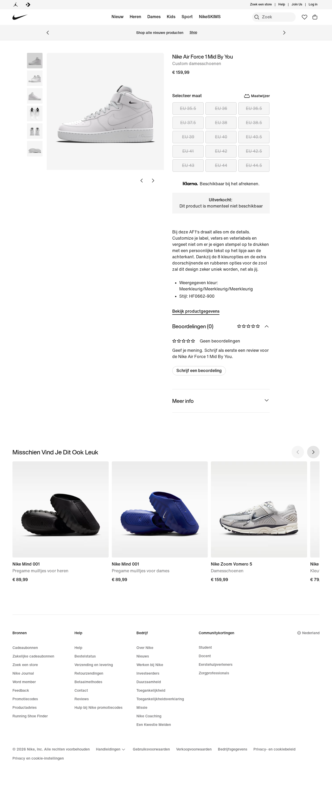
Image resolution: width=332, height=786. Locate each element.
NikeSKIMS (210, 17)
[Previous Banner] (48, 32)
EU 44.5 (254, 165)
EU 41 (188, 151)
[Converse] (28, 5)
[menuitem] (286, 5)
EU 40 (221, 137)
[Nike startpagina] (20, 17)
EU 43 (188, 165)
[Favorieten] (304, 17)
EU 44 (221, 165)
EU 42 (221, 151)
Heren (135, 17)
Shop (193, 32)
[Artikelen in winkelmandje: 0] (315, 17)
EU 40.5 (254, 137)
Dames (154, 17)
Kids (171, 17)
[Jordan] (15, 5)
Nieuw (117, 17)
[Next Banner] (284, 32)
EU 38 (221, 122)
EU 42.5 (254, 151)
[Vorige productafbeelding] (141, 180)
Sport (187, 17)
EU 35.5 (188, 108)
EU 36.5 (254, 108)
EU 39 (188, 137)
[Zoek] (256, 17)
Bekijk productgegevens (195, 311)
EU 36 (221, 108)
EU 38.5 (254, 122)
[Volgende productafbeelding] (153, 180)
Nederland (311, 633)
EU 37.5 (188, 122)
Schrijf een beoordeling (199, 370)
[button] (35, 78)
